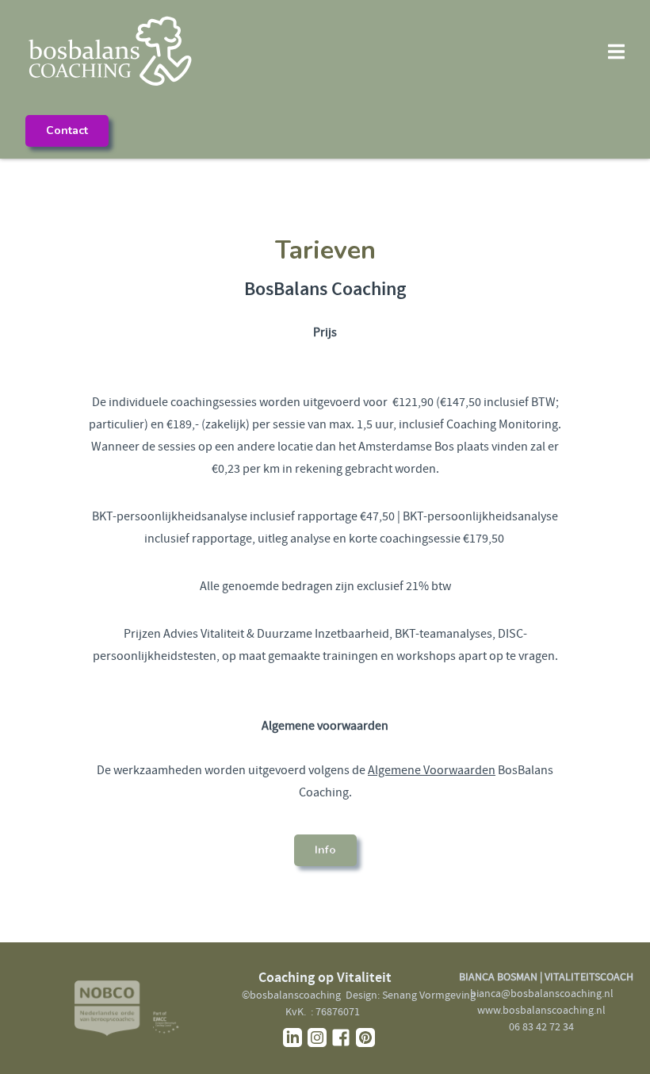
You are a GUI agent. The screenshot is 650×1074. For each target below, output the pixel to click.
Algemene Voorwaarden (431, 770)
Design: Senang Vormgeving (411, 995)
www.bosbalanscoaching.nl (541, 1010)
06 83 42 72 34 (541, 1026)
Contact (67, 130)
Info (325, 849)
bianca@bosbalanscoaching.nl (542, 993)
